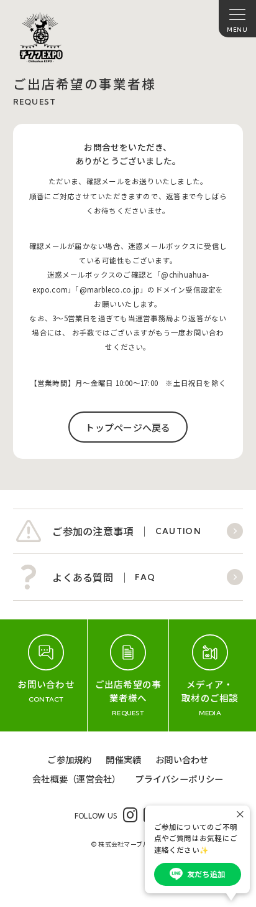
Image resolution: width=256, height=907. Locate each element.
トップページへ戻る (127, 427)
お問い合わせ (181, 759)
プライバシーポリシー (179, 778)
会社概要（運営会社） (76, 778)
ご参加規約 (69, 759)
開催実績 (123, 759)
